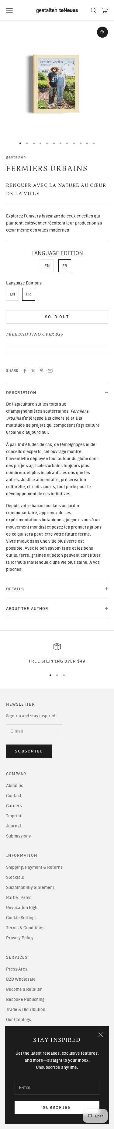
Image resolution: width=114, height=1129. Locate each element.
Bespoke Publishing (25, 999)
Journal (13, 826)
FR (64, 265)
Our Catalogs (18, 1019)
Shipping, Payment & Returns (34, 867)
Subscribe (57, 1107)
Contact (13, 795)
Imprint (13, 816)
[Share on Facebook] (24, 370)
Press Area (17, 969)
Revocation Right (22, 907)
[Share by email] (50, 370)
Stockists (15, 877)
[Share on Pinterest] (41, 370)
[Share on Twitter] (33, 370)
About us (14, 785)
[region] (57, 653)
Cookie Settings (21, 917)
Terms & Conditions (25, 927)
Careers (14, 805)
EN (47, 265)
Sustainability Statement (30, 887)
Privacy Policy (19, 938)
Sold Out (57, 316)
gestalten (16, 156)
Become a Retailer (24, 989)
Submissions (18, 836)
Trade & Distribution (25, 1009)
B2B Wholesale (21, 979)
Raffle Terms (18, 897)
